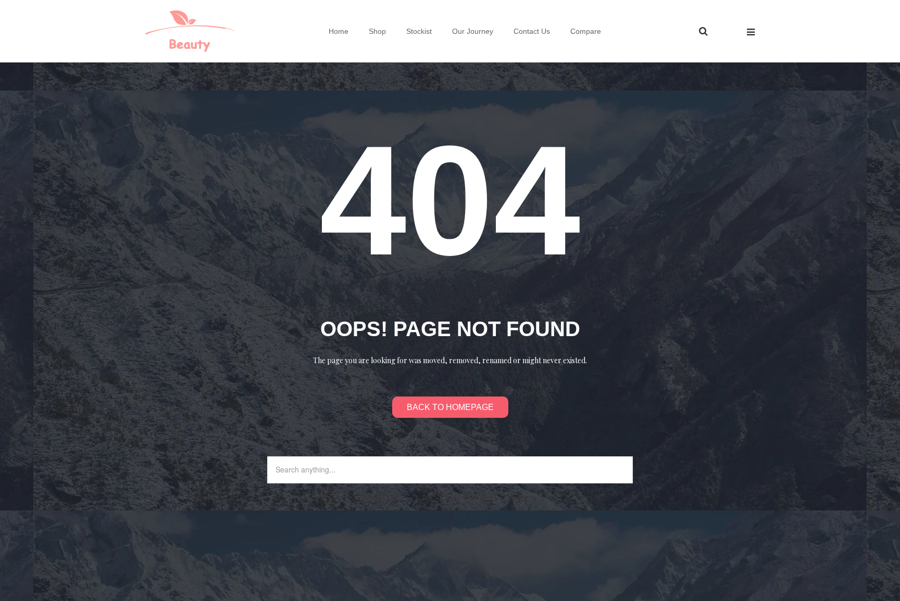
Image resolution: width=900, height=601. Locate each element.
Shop (377, 31)
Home (338, 31)
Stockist (419, 31)
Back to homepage (450, 407)
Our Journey (472, 31)
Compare (585, 31)
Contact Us (532, 31)
